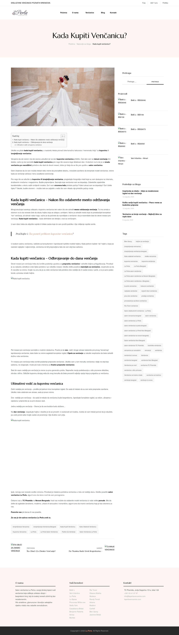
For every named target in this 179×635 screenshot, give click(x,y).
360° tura (154, 3)
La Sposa (73, 599)
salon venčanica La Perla (88, 532)
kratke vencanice (150, 256)
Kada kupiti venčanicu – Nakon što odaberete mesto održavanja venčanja (39, 140)
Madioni (93, 605)
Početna (63, 12)
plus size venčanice (130, 296)
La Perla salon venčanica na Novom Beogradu (139, 276)
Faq (143, 3)
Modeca (93, 596)
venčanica (158, 350)
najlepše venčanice (130, 291)
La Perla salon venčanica (49, 532)
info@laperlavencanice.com (135, 596)
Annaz (71, 614)
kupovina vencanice (19, 532)
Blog (103, 12)
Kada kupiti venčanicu (67, 527)
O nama (75, 12)
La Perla (33, 532)
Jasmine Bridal (95, 614)
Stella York (73, 605)
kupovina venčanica (148, 261)
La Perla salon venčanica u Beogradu (136, 281)
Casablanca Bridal (76, 608)
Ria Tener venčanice (131, 306)
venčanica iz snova (130, 355)
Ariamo (92, 602)
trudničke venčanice (154, 345)
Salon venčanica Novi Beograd (134, 340)
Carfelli (92, 608)
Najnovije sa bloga (84, 44)
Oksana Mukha (95, 593)
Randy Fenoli (95, 599)
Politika (165, 3)
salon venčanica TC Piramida (134, 345)
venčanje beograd (130, 380)
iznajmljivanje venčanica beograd (44, 527)
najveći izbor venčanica (149, 291)
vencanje (148, 350)
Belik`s (72, 590)
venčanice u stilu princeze (132, 370)
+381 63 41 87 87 (131, 593)
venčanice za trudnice (153, 375)
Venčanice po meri (130, 365)
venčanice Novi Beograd (149, 360)
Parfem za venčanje (68, 532)
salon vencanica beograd (132, 316)
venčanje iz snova (146, 380)
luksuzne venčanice (147, 286)
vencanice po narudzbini (132, 350)
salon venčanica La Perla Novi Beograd (137, 330)
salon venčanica (150, 316)
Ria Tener (93, 590)
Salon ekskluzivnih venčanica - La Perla (137, 311)
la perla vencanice (130, 286)
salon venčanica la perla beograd (135, 325)
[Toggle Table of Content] (61, 136)
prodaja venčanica (147, 296)
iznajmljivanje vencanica (21, 527)
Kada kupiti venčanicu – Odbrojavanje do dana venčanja (33, 142)
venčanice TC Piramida (148, 365)
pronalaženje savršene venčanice (135, 301)
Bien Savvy (128, 241)
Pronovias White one (77, 602)
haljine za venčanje (142, 241)
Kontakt (113, 12)
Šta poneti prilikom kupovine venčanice (50, 233)
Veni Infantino (74, 593)
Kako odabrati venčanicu (88, 527)
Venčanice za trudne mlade (133, 375)
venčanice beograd (130, 360)
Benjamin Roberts (76, 611)
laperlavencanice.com (132, 599)
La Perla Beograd (140, 266)
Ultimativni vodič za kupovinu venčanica (29, 145)
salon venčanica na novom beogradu (136, 335)
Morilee (72, 617)
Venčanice (89, 12)
